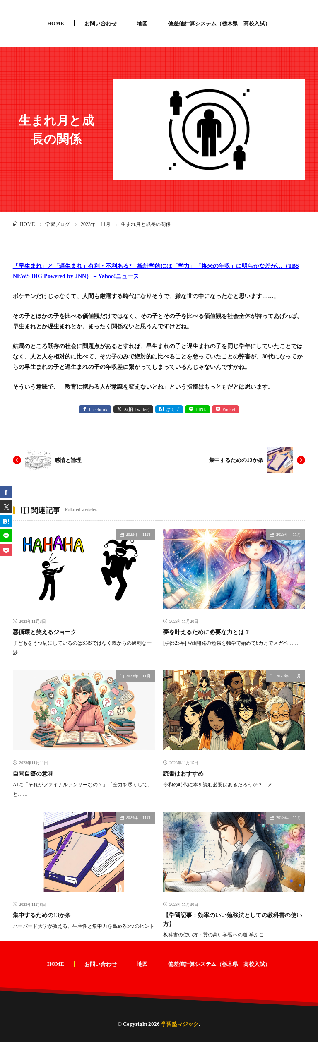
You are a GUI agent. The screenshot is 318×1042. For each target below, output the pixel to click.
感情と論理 (68, 460)
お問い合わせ (100, 23)
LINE (200, 409)
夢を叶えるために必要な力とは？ (206, 632)
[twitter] (6, 506)
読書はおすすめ (183, 774)
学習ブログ (57, 224)
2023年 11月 (96, 224)
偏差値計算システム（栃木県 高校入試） (219, 23)
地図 (142, 23)
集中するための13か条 (236, 460)
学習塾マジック (180, 1024)
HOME (55, 23)
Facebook (98, 409)
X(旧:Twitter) (136, 409)
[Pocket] (6, 550)
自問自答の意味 (33, 774)
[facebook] (6, 492)
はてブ (172, 409)
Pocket (228, 409)
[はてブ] (6, 521)
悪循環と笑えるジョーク (45, 632)
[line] (6, 535)
